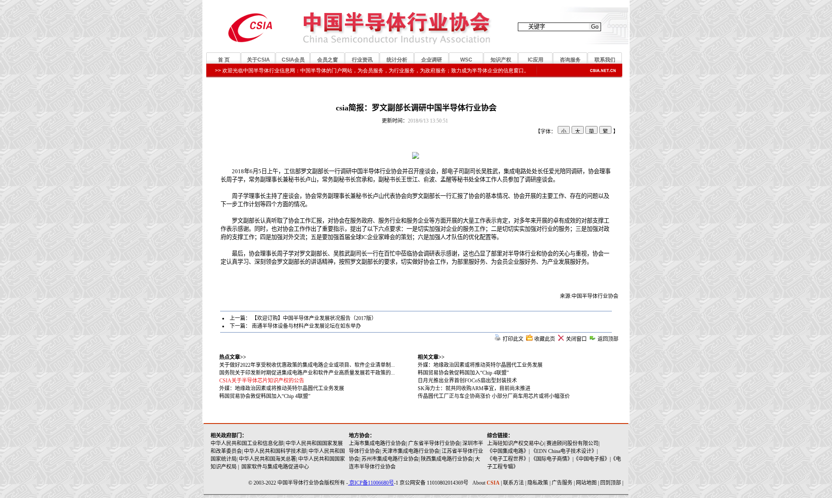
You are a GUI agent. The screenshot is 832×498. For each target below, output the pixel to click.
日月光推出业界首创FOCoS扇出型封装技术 (467, 381)
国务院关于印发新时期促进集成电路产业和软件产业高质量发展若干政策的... (307, 373)
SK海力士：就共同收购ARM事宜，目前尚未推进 (474, 388)
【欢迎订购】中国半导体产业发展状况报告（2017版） (314, 318)
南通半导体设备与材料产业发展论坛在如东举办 (306, 326)
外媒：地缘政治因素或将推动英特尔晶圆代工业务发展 (480, 365)
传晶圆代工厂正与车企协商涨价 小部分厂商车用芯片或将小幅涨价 (494, 396)
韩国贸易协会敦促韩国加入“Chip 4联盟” (463, 373)
